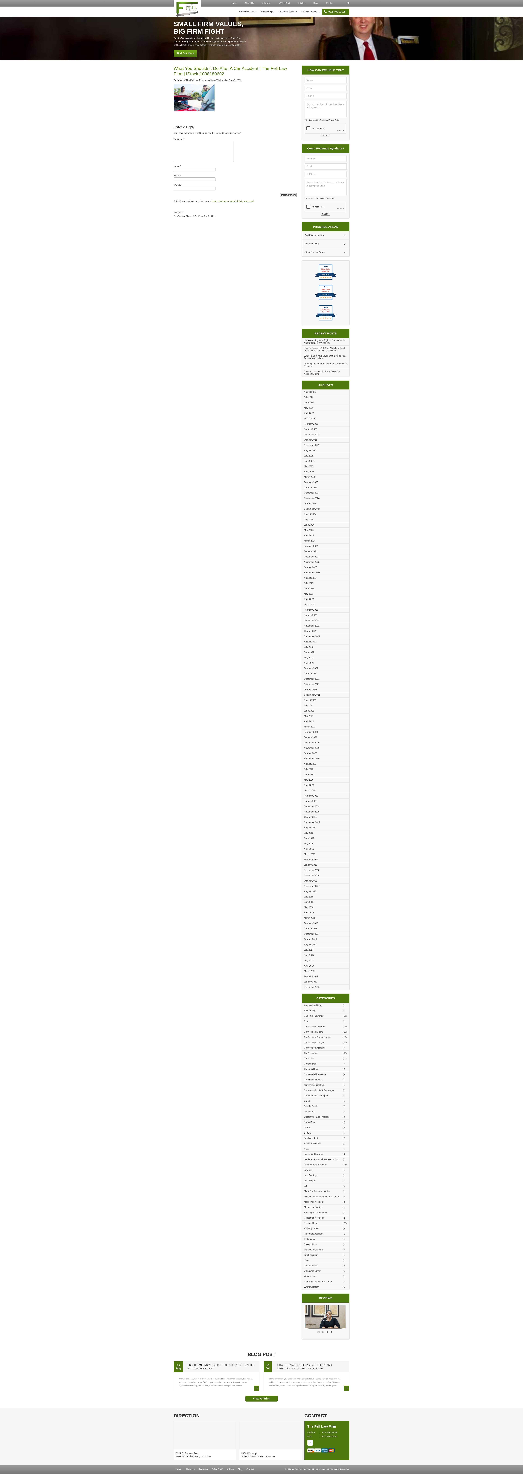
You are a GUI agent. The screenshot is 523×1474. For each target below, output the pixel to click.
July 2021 (308, 705)
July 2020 (308, 769)
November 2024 (312, 498)
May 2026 (309, 408)
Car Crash (309, 1058)
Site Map (345, 1469)
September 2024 (312, 509)
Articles (301, 3)
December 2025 (312, 434)
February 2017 (311, 976)
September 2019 (312, 822)
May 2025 (309, 466)
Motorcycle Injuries (313, 1207)
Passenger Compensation (316, 1212)
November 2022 (312, 626)
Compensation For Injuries (317, 1095)
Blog (315, 3)
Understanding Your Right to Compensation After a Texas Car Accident (325, 341)
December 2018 (312, 870)
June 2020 (309, 774)
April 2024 (309, 535)
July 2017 (308, 950)
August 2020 (310, 764)
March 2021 (309, 727)
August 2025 (310, 450)
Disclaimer (324, 120)
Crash (307, 1101)
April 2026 (309, 413)
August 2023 (310, 578)
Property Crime (311, 1228)
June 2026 (309, 402)
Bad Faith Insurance (248, 11)
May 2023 (309, 594)
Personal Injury (268, 11)
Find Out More (185, 53)
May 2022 (309, 657)
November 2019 (312, 812)
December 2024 (312, 493)
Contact (330, 3)
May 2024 (309, 530)
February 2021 (311, 732)
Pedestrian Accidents (314, 1218)
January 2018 (310, 928)
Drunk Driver (310, 1122)
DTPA (307, 1127)
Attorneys (266, 3)
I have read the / (323, 120)
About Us (249, 3)
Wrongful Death (311, 1287)
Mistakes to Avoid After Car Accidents (322, 1196)
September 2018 (312, 886)
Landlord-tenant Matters (315, 1165)
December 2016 (312, 987)
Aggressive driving (313, 1005)
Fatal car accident (312, 1143)
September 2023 (312, 572)
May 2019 (309, 843)
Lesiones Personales (310, 11)
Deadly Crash (310, 1106)
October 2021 (310, 689)
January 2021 (310, 737)
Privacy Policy (334, 120)
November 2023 (312, 562)
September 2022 (312, 636)
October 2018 (310, 881)
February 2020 (311, 796)
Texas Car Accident (313, 1250)
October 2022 (310, 631)
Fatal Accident (311, 1138)
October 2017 (310, 939)
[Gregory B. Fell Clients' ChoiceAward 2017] (325, 300)
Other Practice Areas (288, 11)
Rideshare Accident (313, 1234)
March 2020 (309, 790)
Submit (325, 135)
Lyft (305, 1186)
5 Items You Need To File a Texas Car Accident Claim (322, 372)
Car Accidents (310, 1053)
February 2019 (311, 859)
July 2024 (308, 519)
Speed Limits (310, 1244)
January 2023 (310, 615)
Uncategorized (311, 1265)
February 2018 (311, 923)
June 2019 (309, 838)
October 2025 (310, 440)
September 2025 (312, 445)
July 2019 (308, 833)
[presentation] (325, 128)
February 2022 (311, 668)
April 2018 (309, 913)
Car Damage (310, 1064)
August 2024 (310, 514)
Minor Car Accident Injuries (317, 1191)
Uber (306, 1260)
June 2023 (309, 588)
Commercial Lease (313, 1080)
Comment (179, 139)
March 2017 (309, 971)
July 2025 (308, 456)
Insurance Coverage (314, 1154)
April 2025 (309, 472)
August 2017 (310, 944)
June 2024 (309, 525)
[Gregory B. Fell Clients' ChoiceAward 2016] (325, 320)
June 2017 (309, 955)
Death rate (309, 1111)
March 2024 (309, 541)
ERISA (307, 1133)
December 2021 (312, 679)
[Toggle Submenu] (344, 235)
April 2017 (309, 966)
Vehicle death (310, 1276)
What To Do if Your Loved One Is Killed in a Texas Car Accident (325, 357)
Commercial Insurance (315, 1074)
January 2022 (310, 673)
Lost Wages (309, 1180)
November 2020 (312, 748)
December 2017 (312, 934)
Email (177, 176)
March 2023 (309, 604)
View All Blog (261, 1398)
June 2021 (309, 711)
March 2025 (309, 477)
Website (178, 185)
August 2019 (310, 828)
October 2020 (310, 753)
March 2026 (309, 418)
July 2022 (308, 647)
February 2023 (311, 610)
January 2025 (310, 487)
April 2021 (309, 721)
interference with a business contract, (322, 1159)
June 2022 (309, 652)
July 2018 (308, 897)
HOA (306, 1149)
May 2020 (309, 780)
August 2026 (310, 392)
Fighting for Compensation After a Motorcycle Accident (325, 365)
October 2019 (310, 817)
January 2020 (310, 801)
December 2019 (312, 806)
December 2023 (312, 557)
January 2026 (310, 429)
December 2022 (312, 620)
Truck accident (311, 1255)
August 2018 (310, 891)
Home (234, 3)
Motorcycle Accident (313, 1202)
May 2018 (309, 907)
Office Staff (284, 3)
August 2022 (310, 642)
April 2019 (309, 849)
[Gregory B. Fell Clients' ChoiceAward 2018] (325, 279)
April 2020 (309, 785)
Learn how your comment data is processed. (233, 201)
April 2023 (309, 599)
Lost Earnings (310, 1175)
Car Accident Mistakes (315, 1048)
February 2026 (311, 424)
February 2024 (311, 546)
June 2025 (309, 461)
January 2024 (310, 551)
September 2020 (312, 758)
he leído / (321, 199)
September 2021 (312, 695)
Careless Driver (311, 1069)
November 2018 (312, 875)
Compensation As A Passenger (319, 1090)
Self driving (309, 1239)
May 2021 (309, 716)
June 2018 (309, 902)
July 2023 (308, 583)
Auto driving (310, 1010)
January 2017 (310, 982)
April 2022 (309, 663)
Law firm (308, 1170)
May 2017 (309, 960)
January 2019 (310, 865)
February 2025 (311, 482)
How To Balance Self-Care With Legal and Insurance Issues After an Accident (324, 349)
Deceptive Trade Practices (316, 1117)
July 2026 (308, 397)
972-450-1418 (336, 11)
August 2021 (310, 700)
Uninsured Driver (312, 1271)
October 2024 (310, 503)
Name (177, 166)
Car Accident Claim (313, 1032)
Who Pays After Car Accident (318, 1281)
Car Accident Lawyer (314, 1042)
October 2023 (310, 567)
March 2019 (309, 854)
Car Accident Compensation (317, 1037)
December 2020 (312, 742)
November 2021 (312, 684)
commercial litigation (314, 1085)
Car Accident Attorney (314, 1026)
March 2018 (309, 918)
